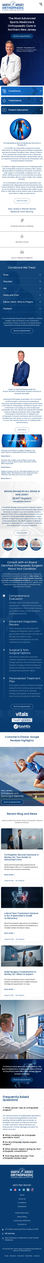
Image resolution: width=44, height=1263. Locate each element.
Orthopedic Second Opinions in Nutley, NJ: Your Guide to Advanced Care (21, 857)
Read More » (6, 456)
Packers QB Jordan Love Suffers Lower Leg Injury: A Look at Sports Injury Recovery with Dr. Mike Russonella (19, 462)
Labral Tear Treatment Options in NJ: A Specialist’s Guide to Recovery (21, 915)
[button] (22, 1108)
